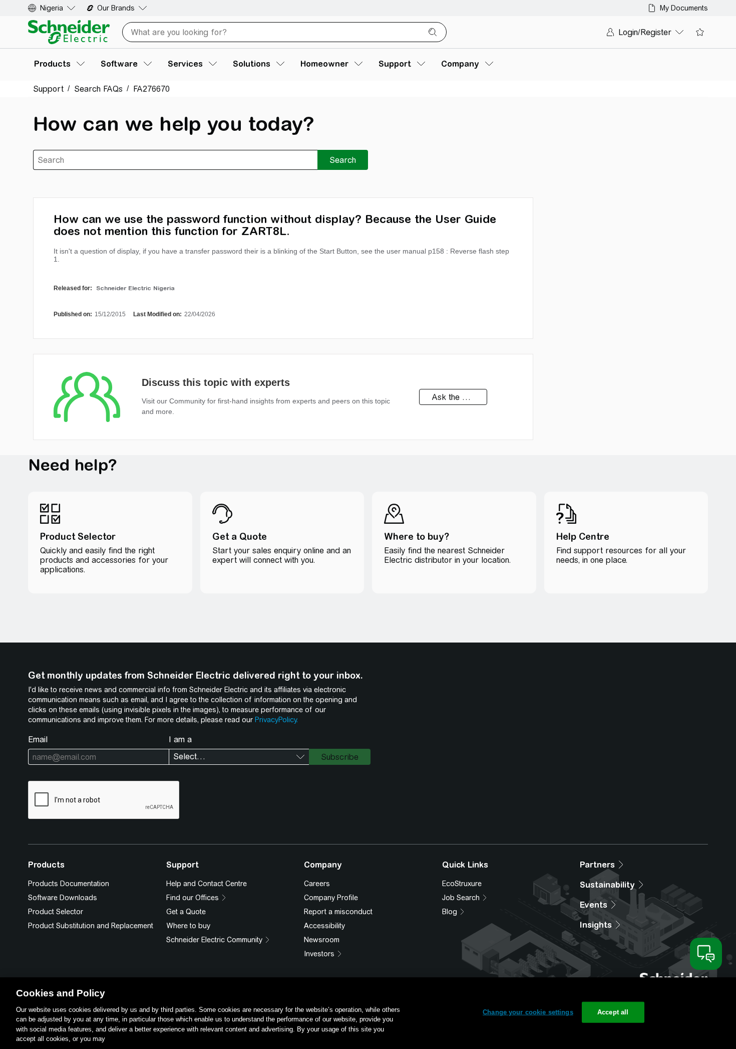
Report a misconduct (338, 912)
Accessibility (324, 926)
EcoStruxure (462, 884)
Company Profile (331, 898)
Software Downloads (62, 898)
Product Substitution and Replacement (90, 926)
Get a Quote (186, 912)
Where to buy (188, 926)
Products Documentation (68, 884)
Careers (317, 884)
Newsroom (321, 940)
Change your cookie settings (528, 1012)
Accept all (612, 1012)
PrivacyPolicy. (276, 720)
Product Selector (55, 912)
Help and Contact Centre (206, 884)
